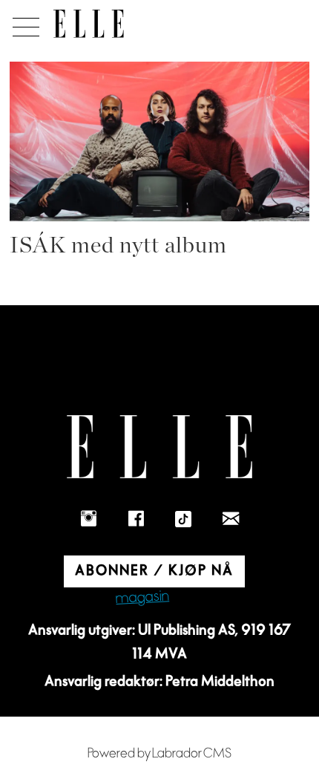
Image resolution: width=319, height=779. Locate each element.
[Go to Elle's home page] (159, 446)
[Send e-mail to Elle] (230, 519)
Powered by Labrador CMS (159, 753)
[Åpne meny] (23, 23)
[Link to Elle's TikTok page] (183, 519)
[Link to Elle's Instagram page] (88, 519)
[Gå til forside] (88, 24)
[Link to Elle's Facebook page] (135, 519)
